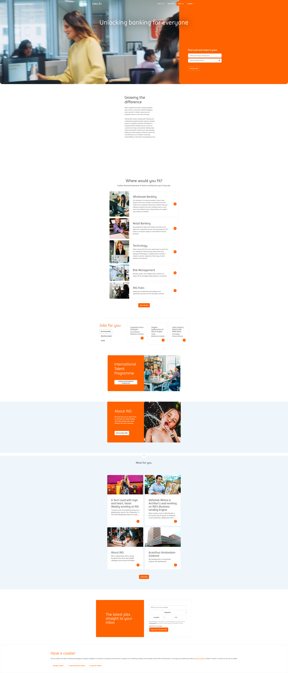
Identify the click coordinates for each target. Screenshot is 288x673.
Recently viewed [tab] (106, 336)
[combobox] (205, 60)
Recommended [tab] (106, 331)
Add (176, 617)
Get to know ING (122, 433)
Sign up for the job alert (159, 629)
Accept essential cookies (77, 665)
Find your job (194, 68)
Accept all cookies (95, 665)
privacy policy (152, 623)
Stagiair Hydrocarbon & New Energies (157, 329)
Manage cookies (199, 658)
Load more (144, 577)
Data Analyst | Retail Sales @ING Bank (178, 329)
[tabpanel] (158, 334)
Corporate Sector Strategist (137, 328)
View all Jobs (144, 305)
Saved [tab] (103, 340)
